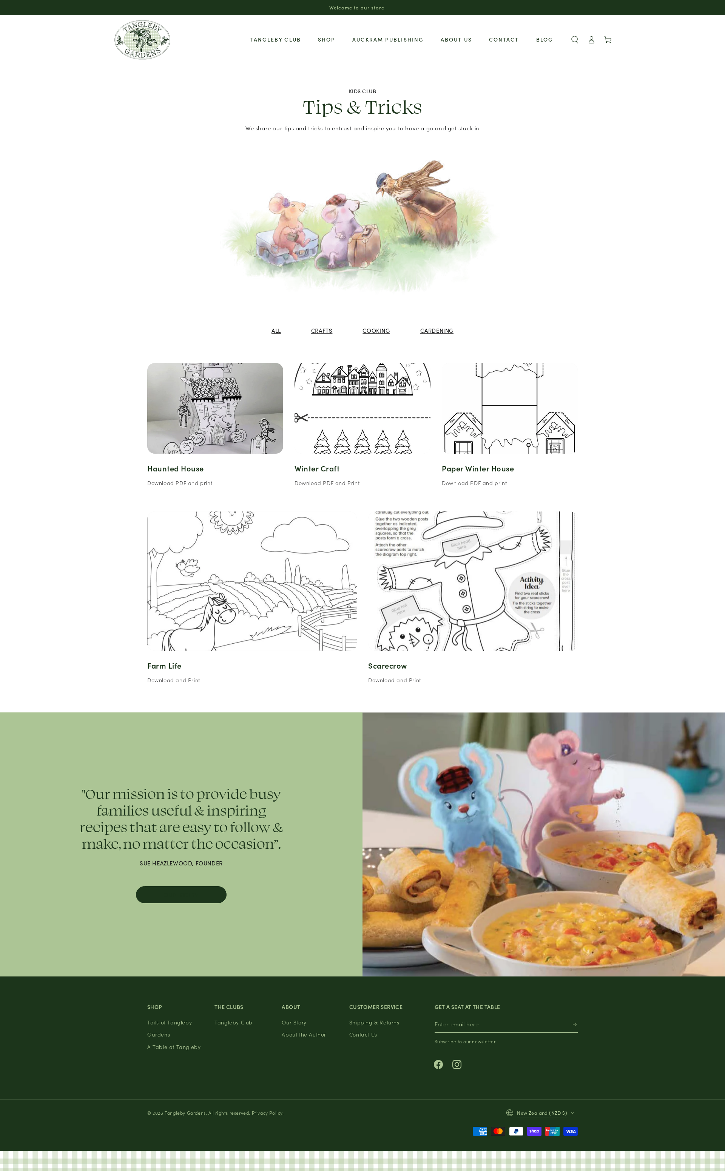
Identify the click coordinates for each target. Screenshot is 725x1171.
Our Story (181, 895)
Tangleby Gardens (185, 1112)
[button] (574, 39)
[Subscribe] (575, 1024)
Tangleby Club (233, 1022)
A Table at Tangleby (174, 1047)
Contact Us (363, 1034)
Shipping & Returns (374, 1022)
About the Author (304, 1034)
